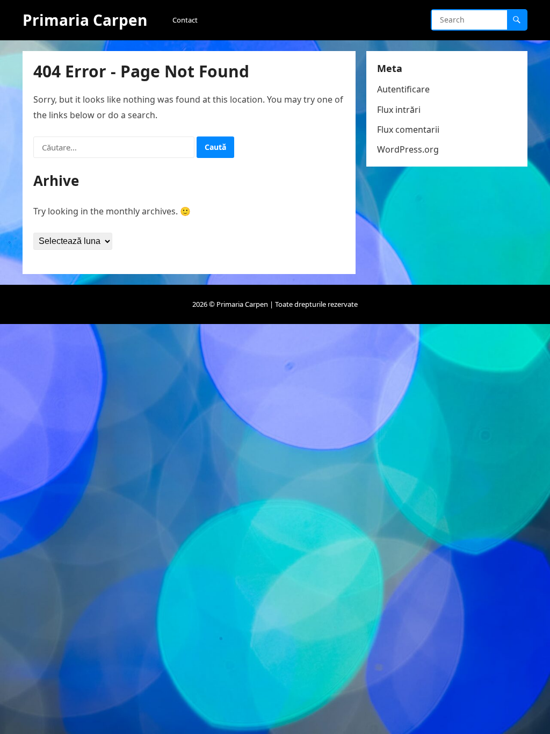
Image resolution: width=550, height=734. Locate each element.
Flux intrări (399, 110)
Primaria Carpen (85, 20)
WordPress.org (408, 149)
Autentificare (403, 89)
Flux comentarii (408, 129)
